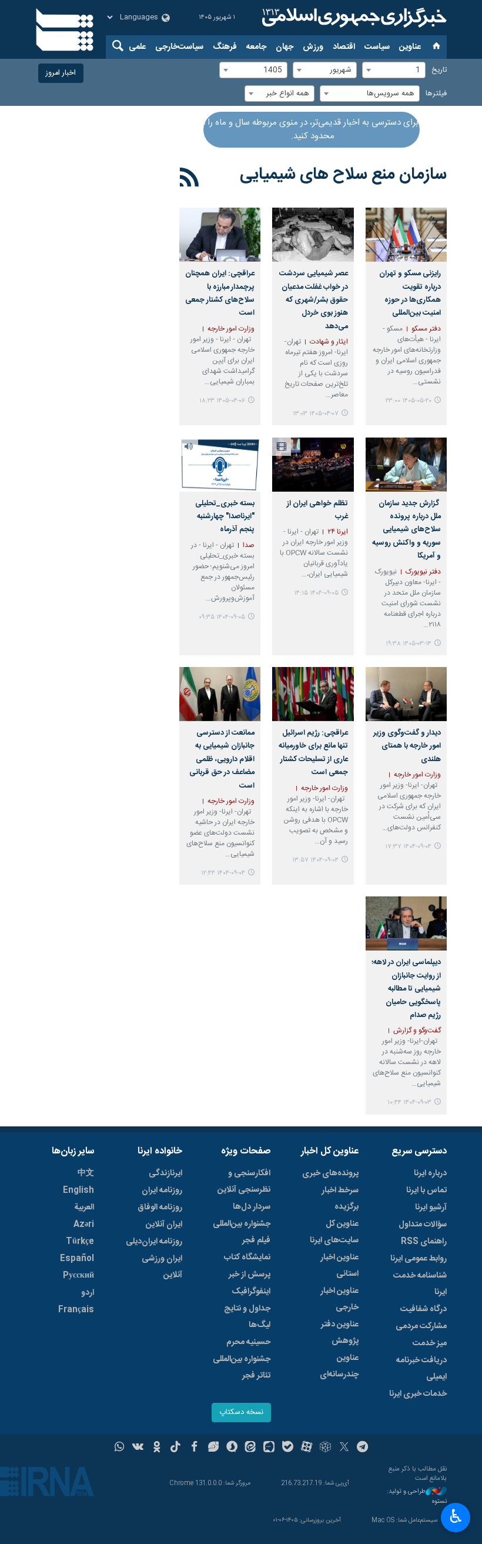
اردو (87, 1293)
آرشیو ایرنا (431, 1207)
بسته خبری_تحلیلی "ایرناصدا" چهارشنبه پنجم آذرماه (225, 517)
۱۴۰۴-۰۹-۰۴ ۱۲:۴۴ (223, 873)
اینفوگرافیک (251, 1292)
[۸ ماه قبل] (312, 464)
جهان (284, 47)
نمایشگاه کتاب (247, 1257)
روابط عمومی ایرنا (418, 1259)
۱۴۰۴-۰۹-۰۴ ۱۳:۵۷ (315, 860)
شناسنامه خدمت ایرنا (420, 1284)
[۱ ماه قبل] (312, 235)
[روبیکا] (325, 1448)
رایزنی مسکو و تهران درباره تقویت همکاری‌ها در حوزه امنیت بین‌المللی (410, 293)
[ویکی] (138, 1448)
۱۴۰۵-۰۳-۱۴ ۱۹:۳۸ (408, 643)
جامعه (256, 47)
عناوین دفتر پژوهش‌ (340, 1333)
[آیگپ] (269, 1448)
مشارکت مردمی (421, 1326)
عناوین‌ (410, 47)
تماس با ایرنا (426, 1190)
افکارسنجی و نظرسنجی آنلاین (243, 1181)
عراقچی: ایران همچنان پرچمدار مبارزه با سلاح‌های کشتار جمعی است (220, 293)
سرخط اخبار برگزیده (340, 1198)
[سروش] (232, 1448)
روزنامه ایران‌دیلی (154, 1242)
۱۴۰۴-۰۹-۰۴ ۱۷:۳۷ (408, 846)
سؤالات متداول (423, 1225)
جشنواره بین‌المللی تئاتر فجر (241, 1367)
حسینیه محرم (248, 1342)
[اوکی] (157, 1448)
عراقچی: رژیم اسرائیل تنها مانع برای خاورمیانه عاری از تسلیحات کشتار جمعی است (313, 753)
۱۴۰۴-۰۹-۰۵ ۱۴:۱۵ (316, 593)
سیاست (377, 47)
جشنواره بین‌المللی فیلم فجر (241, 1232)
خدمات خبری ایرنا (418, 1394)
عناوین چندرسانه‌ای (339, 1366)
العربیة (84, 1207)
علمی (137, 47)
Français (76, 1310)
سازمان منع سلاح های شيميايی (343, 174)
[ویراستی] (213, 1448)
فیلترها (436, 94)
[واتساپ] (120, 1448)
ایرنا (353, 17)
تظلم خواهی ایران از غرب (317, 510)
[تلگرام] (363, 1448)
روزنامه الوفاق (160, 1207)
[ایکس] (344, 1448)
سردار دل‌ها (251, 1207)
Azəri (83, 1225)
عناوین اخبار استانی (339, 1265)
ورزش (313, 47)
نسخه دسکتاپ (241, 1412)
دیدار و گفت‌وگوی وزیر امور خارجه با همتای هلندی (407, 746)
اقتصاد (344, 47)
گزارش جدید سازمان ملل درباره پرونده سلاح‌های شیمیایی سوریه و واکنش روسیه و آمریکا (406, 530)
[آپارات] (306, 1448)
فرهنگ (225, 47)
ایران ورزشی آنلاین (162, 1267)
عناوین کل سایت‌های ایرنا (334, 1232)
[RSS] (189, 179)
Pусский (78, 1276)
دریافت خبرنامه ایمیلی (421, 1368)
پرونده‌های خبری (330, 1173)
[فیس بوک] (194, 1448)
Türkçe (80, 1242)
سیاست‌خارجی (179, 47)
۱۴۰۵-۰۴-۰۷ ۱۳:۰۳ (316, 413)
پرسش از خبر (249, 1275)
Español (77, 1259)
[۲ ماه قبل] (406, 464)
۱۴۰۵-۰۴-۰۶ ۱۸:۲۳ (222, 400)
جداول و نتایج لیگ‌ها (247, 1317)
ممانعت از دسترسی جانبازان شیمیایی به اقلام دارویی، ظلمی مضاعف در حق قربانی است (222, 759)
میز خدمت (430, 1343)
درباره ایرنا (430, 1173)
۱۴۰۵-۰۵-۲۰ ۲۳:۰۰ (408, 400)
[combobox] (394, 70)
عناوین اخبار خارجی (339, 1299)
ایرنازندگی (165, 1173)
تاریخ (439, 70)
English (78, 1190)
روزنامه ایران (162, 1190)
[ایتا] (251, 1448)
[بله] (288, 1448)
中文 (86, 1173)
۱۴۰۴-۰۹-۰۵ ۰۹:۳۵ (222, 617)
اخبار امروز (61, 73)
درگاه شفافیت (423, 1309)
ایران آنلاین (164, 1225)
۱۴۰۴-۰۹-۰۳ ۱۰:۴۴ (409, 1102)
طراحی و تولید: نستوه (417, 1496)
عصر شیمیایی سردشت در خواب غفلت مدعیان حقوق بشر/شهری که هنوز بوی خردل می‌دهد (313, 300)
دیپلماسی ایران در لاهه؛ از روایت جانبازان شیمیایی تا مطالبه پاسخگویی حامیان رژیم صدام (406, 989)
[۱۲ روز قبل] (406, 235)
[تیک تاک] (175, 1448)
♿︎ (455, 1516)
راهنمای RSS (424, 1242)
